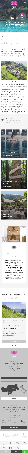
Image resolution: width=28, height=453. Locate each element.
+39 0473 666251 (15, 368)
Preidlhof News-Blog (10, 409)
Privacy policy (17, 415)
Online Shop (7, 407)
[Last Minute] (3, 443)
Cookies (16, 417)
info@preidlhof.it (15, 370)
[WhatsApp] (25, 451)
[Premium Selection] (22, 436)
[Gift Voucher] (10, 443)
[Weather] (3, 448)
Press (12, 411)
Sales (16, 411)
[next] (15, 82)
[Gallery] (17, 443)
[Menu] (2, 1)
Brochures (21, 409)
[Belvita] (19, 422)
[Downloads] (17, 448)
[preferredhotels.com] (14, 436)
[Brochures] (10, 448)
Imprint (11, 417)
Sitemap (9, 415)
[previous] (12, 82)
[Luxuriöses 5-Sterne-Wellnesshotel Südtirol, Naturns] (12, 373)
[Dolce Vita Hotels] (7, 422)
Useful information (18, 407)
